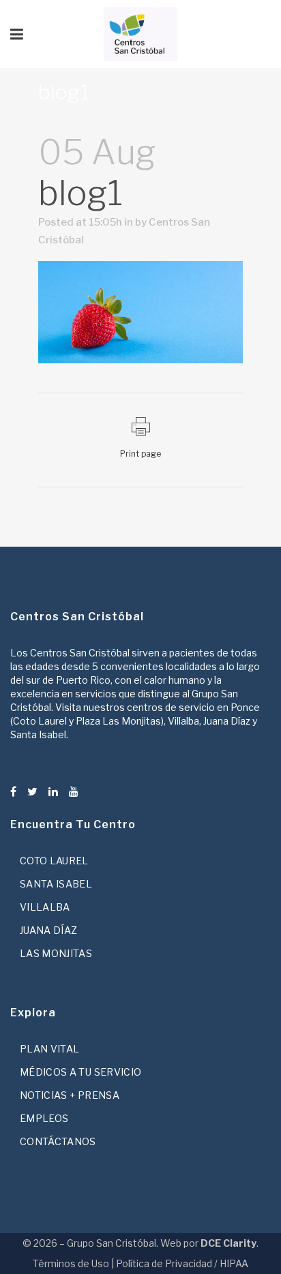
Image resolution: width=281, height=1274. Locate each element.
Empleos (44, 1118)
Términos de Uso (71, 1263)
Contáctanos (58, 1141)
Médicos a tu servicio (80, 1072)
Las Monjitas (56, 953)
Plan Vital (50, 1049)
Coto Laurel (54, 860)
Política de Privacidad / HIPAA (182, 1263)
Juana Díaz (49, 930)
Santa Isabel (56, 884)
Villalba (45, 907)
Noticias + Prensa (69, 1095)
